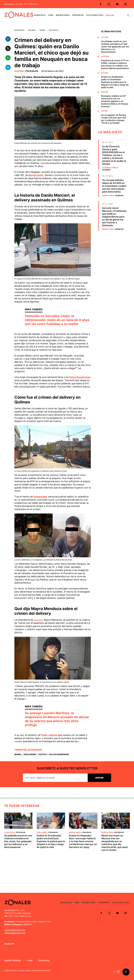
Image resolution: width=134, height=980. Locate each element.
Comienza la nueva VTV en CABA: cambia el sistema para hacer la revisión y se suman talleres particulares (115, 64)
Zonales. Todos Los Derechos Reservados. (35, 970)
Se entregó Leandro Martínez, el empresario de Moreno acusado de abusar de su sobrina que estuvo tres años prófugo (57, 719)
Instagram (125, 4)
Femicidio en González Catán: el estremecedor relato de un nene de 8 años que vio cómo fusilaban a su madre (57, 320)
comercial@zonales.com (14, 930)
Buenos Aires (63, 15)
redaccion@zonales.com (14, 933)
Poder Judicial (49, 735)
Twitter (109, 4)
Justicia (42, 754)
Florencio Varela (110, 168)
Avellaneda (42, 832)
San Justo (19, 4)
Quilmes (31, 30)
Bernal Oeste (36, 175)
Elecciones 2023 (95, 15)
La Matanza (9, 832)
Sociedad (106, 170)
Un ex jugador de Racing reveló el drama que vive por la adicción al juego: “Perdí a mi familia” (113, 119)
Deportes (119, 229)
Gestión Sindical (12, 960)
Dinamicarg (44, 960)
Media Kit (9, 943)
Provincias (78, 15)
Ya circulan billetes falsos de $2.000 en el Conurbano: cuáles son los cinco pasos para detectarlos (114, 186)
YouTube (117, 4)
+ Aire (29, 960)
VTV (25, 4)
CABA (50, 15)
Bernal (18, 754)
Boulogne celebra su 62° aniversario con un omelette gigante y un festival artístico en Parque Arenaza (114, 101)
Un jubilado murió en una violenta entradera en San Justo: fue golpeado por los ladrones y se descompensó (115, 46)
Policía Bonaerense (80, 377)
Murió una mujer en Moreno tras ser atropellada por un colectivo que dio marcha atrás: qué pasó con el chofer (114, 842)
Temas (42, 30)
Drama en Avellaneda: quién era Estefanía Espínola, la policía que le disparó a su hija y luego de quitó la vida (115, 82)
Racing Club (33, 4)
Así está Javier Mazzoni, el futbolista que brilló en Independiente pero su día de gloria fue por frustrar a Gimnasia (114, 217)
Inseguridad (30, 754)
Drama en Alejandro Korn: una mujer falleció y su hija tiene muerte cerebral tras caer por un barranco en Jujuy (83, 841)
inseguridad (40, 496)
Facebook (101, 4)
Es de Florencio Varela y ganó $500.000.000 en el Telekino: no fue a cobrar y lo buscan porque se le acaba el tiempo (114, 155)
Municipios (40, 15)
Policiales (53, 30)
